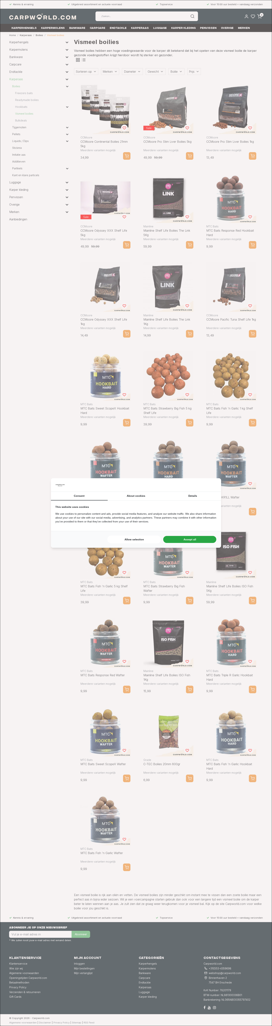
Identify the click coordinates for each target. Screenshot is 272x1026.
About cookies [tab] (136, 495)
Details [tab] (192, 495)
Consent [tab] (79, 495)
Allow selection (134, 539)
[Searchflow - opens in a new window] (212, 485)
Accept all (190, 539)
